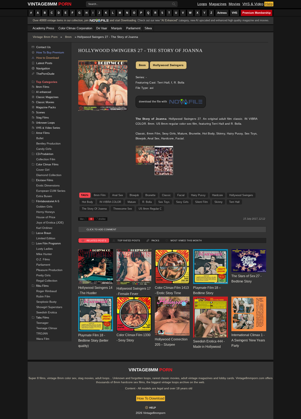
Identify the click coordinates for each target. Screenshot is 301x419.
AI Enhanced (169, 20)
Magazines (218, 4)
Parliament (43, 264)
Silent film (201, 201)
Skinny (218, 201)
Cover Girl (42, 169)
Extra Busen (44, 196)
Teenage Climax (46, 328)
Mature (132, 201)
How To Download (150, 398)
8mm (68, 36)
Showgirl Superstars (49, 307)
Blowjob (134, 195)
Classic (166, 195)
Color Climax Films (47, 164)
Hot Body (87, 201)
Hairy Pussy (198, 195)
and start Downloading (123, 20)
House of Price (45, 217)
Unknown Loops (45, 122)
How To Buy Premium (50, 52)
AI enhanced (43, 92)
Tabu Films (42, 317)
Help (269, 4)
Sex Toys (164, 201)
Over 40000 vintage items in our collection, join (60, 20)
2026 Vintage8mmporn (150, 412)
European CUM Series (50, 190)
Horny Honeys (45, 211)
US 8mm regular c (150, 208)
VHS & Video (253, 4)
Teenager (42, 322)
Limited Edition (45, 238)
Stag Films (42, 117)
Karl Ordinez (44, 227)
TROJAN (42, 333)
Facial (180, 195)
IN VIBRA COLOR (110, 201)
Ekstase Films (44, 180)
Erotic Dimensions (48, 185)
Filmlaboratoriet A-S (47, 201)
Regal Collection (46, 280)
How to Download (47, 57)
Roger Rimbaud (46, 291)
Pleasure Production (49, 270)
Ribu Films (42, 285)
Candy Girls (43, 148)
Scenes (40, 112)
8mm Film (100, 195)
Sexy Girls (182, 201)
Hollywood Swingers (168, 65)
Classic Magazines (47, 97)
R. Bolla (147, 201)
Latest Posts (44, 63)
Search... (93, 4)
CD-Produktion (44, 154)
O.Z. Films (43, 259)
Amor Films (43, 132)
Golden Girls (44, 206)
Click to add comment (102, 229)
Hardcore (217, 195)
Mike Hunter (44, 254)
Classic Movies (45, 102)
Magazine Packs (46, 107)
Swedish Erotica (46, 312)
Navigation (43, 68)
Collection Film (45, 159)
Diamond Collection (48, 175)
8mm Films (42, 86)
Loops (202, 4)
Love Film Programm (48, 243)
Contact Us (43, 47)
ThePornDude (45, 73)
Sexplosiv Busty (46, 301)
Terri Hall (234, 201)
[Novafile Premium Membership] (99, 21)
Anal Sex (117, 195)
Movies (234, 4)
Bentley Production (48, 143)
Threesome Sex (122, 208)
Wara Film (42, 338)
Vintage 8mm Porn (45, 36)
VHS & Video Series (48, 127)
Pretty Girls (43, 275)
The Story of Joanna (94, 208)
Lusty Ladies (44, 248)
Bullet (39, 138)
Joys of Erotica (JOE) (50, 222)
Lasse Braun (43, 233)
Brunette (150, 195)
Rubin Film (43, 296)
